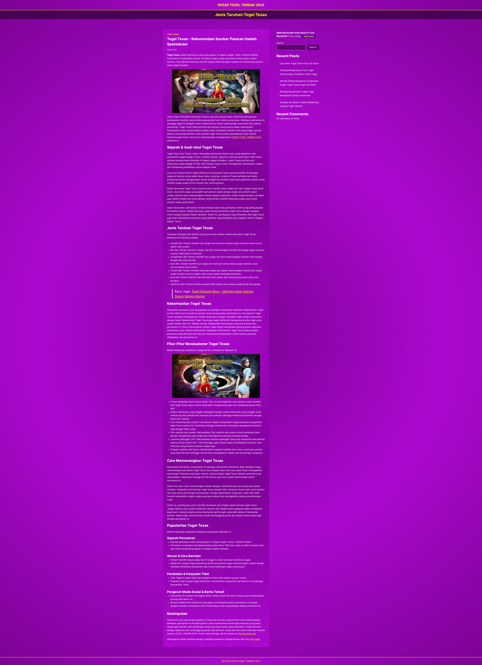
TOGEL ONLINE (173, 34)
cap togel (255, 639)
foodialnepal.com (247, 633)
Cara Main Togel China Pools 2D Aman (299, 63)
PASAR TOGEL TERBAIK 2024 (245, 661)
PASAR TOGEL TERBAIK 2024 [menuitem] (246, 137)
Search (280, 43)
